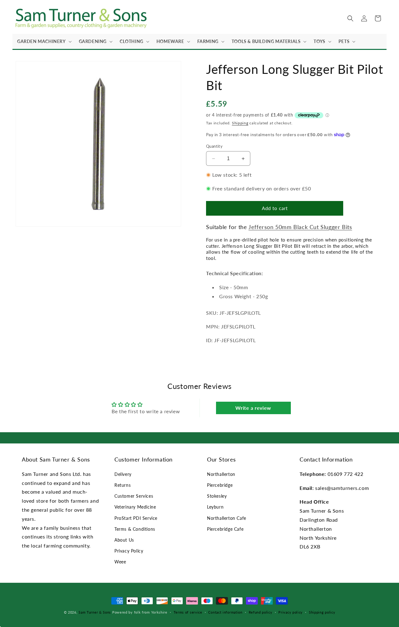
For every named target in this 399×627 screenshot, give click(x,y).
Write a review (253, 408)
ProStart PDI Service (135, 518)
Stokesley (217, 496)
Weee (120, 561)
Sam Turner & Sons (95, 612)
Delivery (123, 474)
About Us (124, 540)
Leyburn (215, 507)
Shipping (240, 123)
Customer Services (133, 496)
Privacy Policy (128, 550)
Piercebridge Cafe (225, 529)
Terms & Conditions (134, 529)
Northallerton (221, 474)
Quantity (214, 146)
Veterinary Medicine (135, 507)
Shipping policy (322, 612)
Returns (122, 485)
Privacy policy (290, 612)
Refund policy (260, 612)
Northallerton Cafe (226, 518)
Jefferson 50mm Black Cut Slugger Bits (300, 226)
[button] (43, 41)
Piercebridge (220, 485)
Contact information (225, 612)
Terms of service (188, 612)
